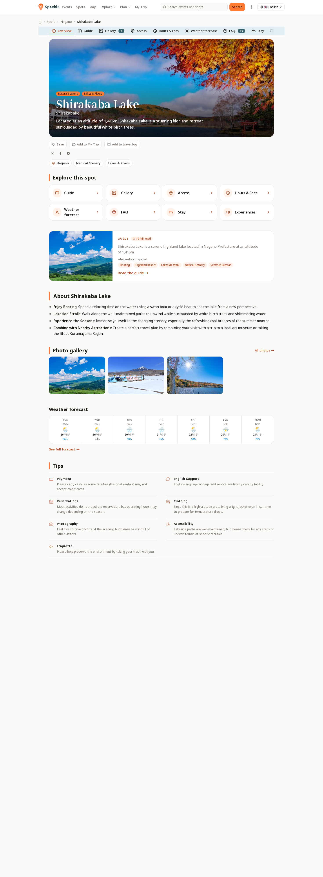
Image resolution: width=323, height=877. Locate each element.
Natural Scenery (88, 163)
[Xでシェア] (52, 153)
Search (237, 7)
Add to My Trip (88, 144)
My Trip (141, 7)
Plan (123, 7)
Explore (106, 7)
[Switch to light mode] (252, 7)
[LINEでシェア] (68, 153)
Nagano (66, 22)
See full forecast (64, 449)
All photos (264, 350)
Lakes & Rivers (119, 163)
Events (67, 7)
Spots (80, 7)
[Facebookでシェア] (60, 153)
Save (60, 144)
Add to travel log (124, 144)
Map (92, 7)
